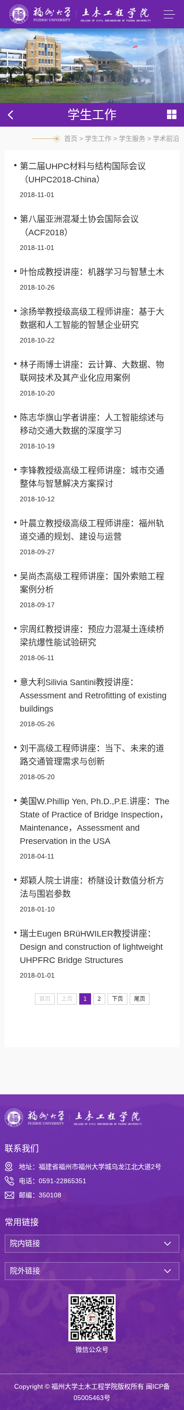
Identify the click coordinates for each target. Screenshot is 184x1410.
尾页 (139, 999)
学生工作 (98, 138)
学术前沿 (166, 138)
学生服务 (132, 138)
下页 (117, 999)
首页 (70, 138)
